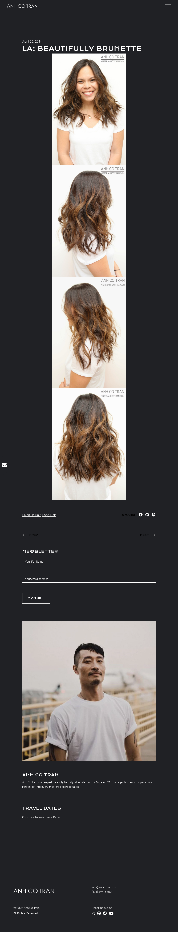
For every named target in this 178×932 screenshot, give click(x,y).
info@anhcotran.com (104, 887)
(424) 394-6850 (102, 891)
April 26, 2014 (32, 41)
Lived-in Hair (31, 515)
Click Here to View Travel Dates (41, 817)
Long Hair (49, 515)
